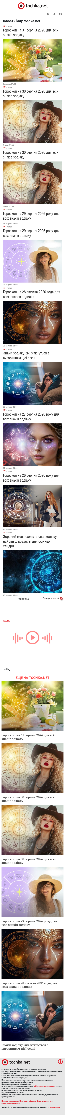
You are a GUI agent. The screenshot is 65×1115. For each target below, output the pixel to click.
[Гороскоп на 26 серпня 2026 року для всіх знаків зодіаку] (32, 506)
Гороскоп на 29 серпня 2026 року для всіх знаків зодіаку (29, 923)
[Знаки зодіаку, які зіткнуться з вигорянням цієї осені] (32, 383)
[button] (54, 14)
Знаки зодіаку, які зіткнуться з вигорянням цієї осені (26, 355)
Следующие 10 (51, 598)
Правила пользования (10, 1101)
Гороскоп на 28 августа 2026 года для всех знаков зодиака (31, 294)
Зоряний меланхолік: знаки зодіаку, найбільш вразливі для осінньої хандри (30, 541)
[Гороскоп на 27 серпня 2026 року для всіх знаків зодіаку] (32, 444)
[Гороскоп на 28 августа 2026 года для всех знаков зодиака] (32, 322)
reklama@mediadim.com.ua (44, 1086)
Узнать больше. (54, 1107)
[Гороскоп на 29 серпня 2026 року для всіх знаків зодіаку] (32, 261)
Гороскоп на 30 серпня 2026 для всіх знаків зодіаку (29, 799)
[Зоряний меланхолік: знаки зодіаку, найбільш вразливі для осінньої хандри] (32, 571)
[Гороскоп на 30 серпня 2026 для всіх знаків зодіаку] (32, 121)
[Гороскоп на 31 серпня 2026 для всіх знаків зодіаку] (32, 60)
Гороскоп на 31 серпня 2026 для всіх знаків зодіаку (29, 737)
